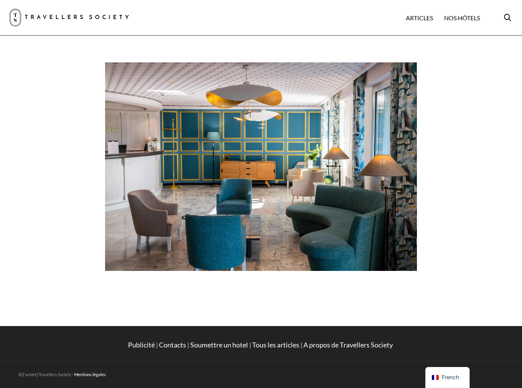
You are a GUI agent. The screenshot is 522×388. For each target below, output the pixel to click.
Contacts (172, 345)
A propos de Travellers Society (348, 345)
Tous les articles (275, 345)
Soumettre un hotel (219, 345)
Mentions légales (90, 374)
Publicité (141, 345)
